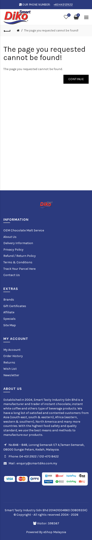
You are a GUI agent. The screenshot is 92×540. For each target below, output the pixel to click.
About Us (10, 237)
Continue (76, 79)
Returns (9, 362)
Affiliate (8, 312)
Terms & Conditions (17, 262)
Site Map (9, 325)
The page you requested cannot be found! (51, 30)
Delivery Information (18, 243)
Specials (9, 319)
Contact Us (11, 275)
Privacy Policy (13, 249)
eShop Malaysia (54, 532)
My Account (12, 350)
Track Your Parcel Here (19, 269)
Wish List (10, 369)
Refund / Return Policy (19, 256)
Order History (13, 356)
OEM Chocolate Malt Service (23, 230)
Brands (8, 299)
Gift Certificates (14, 306)
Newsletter (11, 375)
